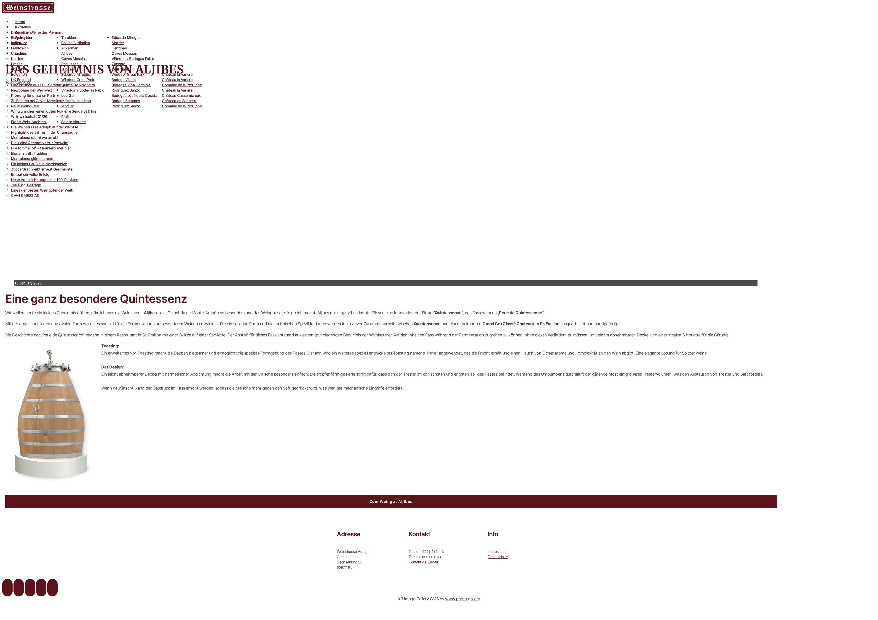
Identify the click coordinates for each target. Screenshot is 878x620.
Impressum (497, 551)
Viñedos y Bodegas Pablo (133, 58)
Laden (20, 53)
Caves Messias (74, 58)
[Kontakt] (52, 587)
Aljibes (150, 312)
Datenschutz (498, 556)
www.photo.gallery (462, 598)
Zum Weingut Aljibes (391, 501)
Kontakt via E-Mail (423, 562)
